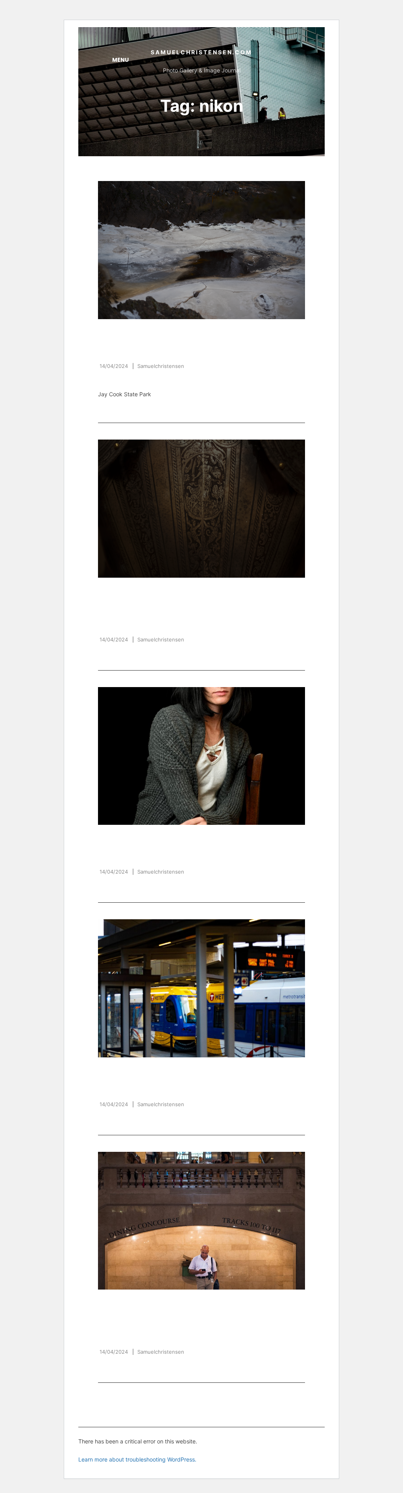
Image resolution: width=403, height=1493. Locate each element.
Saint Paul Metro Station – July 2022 (195, 1087)
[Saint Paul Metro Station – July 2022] (201, 988)
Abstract (116, 334)
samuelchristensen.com (201, 52)
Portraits (149, 839)
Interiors (133, 592)
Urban (238, 1072)
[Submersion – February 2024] (201, 250)
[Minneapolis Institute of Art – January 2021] (201, 508)
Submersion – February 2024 (175, 349)
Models (112, 839)
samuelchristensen (160, 366)
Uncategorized (196, 334)
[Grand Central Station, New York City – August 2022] (201, 1221)
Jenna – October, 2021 (158, 854)
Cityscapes (119, 1072)
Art (104, 592)
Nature (150, 334)
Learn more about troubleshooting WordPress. (137, 1459)
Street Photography (184, 1072)
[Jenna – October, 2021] (201, 756)
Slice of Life (161, 1304)
